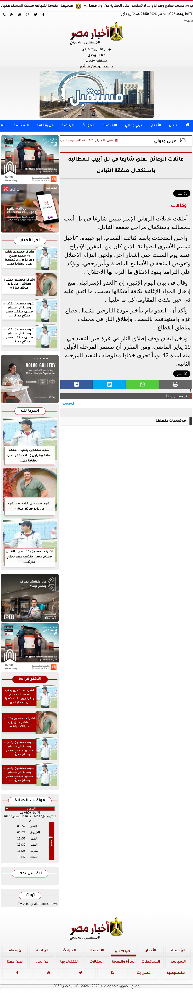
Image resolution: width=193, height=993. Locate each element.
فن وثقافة (45, 126)
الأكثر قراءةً (30, 679)
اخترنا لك (30, 411)
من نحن (42, 962)
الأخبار (156, 126)
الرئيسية (178, 951)
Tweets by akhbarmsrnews (37, 904)
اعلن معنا (15, 962)
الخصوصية (175, 973)
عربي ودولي (134, 126)
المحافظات (150, 962)
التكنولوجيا (69, 962)
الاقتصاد (110, 126)
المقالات (96, 962)
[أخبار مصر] (96, 94)
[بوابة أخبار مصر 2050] (30, 208)
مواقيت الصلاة (30, 800)
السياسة (21, 126)
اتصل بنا (144, 973)
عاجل (173, 126)
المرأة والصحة (123, 962)
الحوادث (88, 126)
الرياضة (68, 126)
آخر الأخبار (30, 240)
